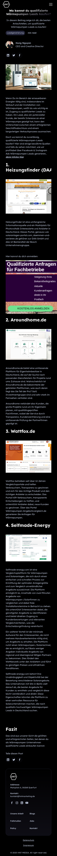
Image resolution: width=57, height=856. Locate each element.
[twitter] (13, 55)
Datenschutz (28, 833)
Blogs (32, 806)
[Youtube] (26, 795)
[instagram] (17, 795)
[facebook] (19, 55)
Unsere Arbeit (17, 806)
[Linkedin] (8, 55)
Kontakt (33, 821)
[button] (50, 4)
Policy (13, 821)
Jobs (32, 814)
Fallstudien (15, 814)
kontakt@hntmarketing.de (22, 789)
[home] (6, 4)
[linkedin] (22, 795)
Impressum (28, 838)
